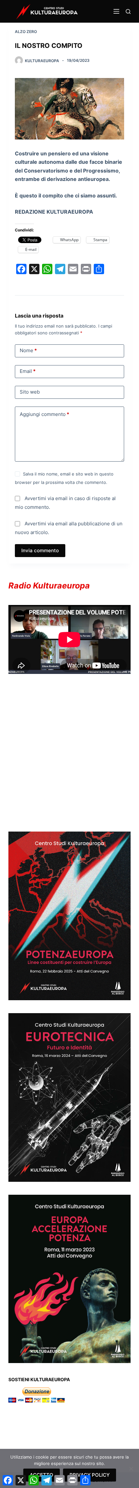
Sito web (30, 392)
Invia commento (40, 550)
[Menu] (116, 11)
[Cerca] (128, 11)
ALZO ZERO (26, 31)
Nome (28, 350)
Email (28, 371)
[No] (131, 1468)
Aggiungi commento (44, 414)
